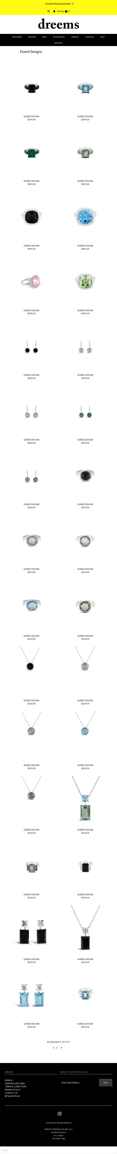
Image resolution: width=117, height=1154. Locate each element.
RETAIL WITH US (12, 1096)
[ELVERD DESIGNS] (31, 88)
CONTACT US (11, 1093)
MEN (44, 37)
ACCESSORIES (59, 37)
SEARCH (8, 1080)
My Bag (63, 11)
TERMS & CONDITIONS (15, 1086)
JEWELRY (75, 37)
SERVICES (58, 43)
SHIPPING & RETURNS (15, 1083)
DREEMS (67, 1123)
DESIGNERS (17, 37)
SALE (103, 37)
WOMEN (32, 37)
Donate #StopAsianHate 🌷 (59, 3)
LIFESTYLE (89, 37)
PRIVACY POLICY (13, 1090)
